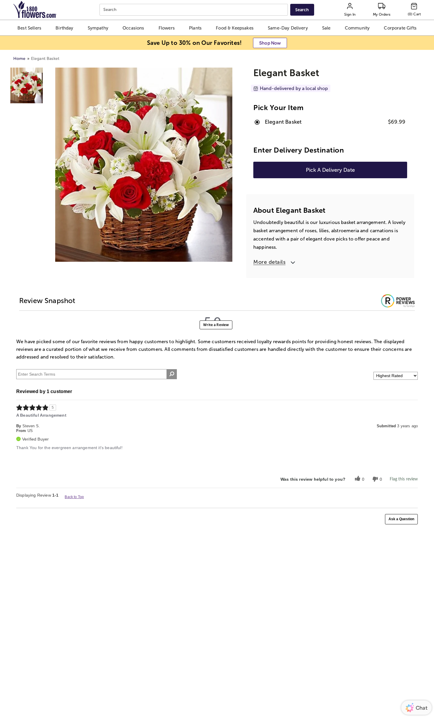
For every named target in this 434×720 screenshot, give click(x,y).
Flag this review (404, 479)
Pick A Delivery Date (330, 170)
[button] (29, 27)
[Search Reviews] (172, 374)
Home (19, 58)
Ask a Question (401, 519)
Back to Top (74, 497)
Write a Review (216, 325)
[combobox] (194, 10)
